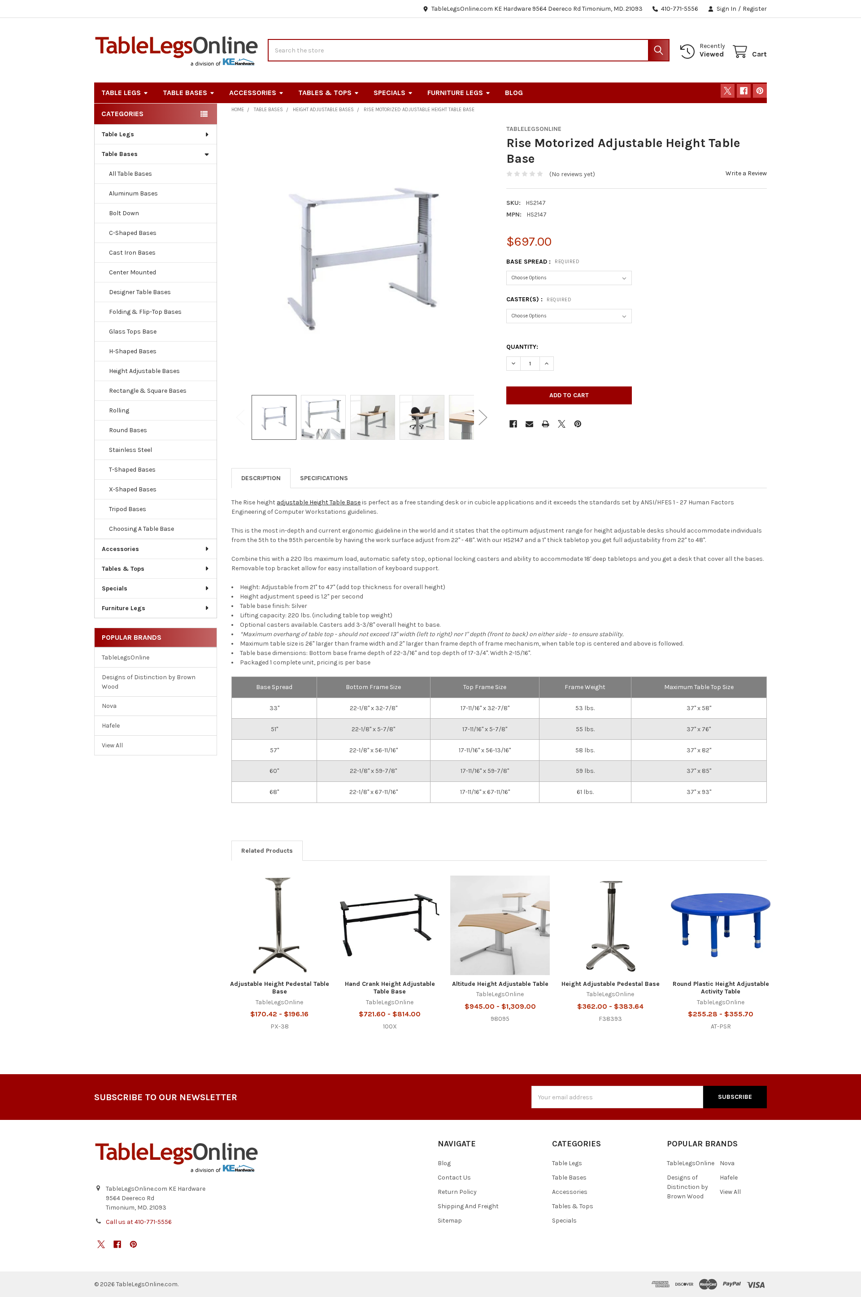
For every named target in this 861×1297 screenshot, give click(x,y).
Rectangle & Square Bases (148, 391)
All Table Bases (130, 174)
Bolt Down (124, 213)
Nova (109, 706)
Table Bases (185, 92)
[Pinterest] (760, 91)
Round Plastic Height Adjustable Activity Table (721, 988)
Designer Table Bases (140, 292)
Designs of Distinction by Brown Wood (149, 681)
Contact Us (454, 1177)
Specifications (324, 478)
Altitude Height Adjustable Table (500, 984)
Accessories (252, 92)
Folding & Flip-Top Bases (145, 312)
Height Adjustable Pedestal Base (610, 984)
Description (261, 478)
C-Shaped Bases (133, 233)
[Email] (529, 424)
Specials (389, 92)
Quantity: (522, 347)
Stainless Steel (130, 450)
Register (755, 9)
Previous (240, 417)
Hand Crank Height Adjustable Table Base (390, 988)
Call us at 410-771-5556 (139, 1222)
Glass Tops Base (133, 331)
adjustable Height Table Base (319, 502)
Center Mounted (132, 272)
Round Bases (128, 430)
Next (483, 417)
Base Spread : (542, 261)
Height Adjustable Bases (144, 371)
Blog (514, 92)
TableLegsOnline (125, 657)
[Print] (545, 424)
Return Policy (457, 1192)
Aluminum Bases (133, 193)
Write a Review (746, 173)
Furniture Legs (455, 92)
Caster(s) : (538, 299)
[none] (361, 255)
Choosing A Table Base (141, 529)
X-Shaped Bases (133, 489)
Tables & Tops (325, 92)
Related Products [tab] (267, 851)
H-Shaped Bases (133, 351)
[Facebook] (744, 91)
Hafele (111, 725)
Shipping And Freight (468, 1206)
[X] (728, 91)
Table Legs (121, 92)
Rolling (119, 410)
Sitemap (450, 1220)
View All (112, 745)
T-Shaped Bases (132, 469)
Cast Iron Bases (132, 252)
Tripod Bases (127, 509)
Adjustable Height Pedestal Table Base (279, 988)
